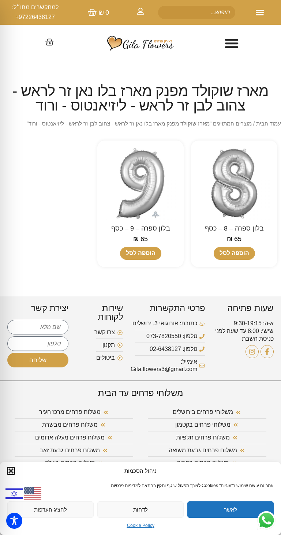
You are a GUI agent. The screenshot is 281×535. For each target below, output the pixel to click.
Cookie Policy (140, 525)
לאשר (230, 509)
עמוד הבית (268, 124)
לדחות (140, 509)
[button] (11, 471)
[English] (33, 493)
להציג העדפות (50, 509)
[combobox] (196, 12)
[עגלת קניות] (49, 42)
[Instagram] (252, 351)
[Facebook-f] (267, 351)
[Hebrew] (14, 493)
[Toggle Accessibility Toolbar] (14, 521)
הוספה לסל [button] (234, 253)
